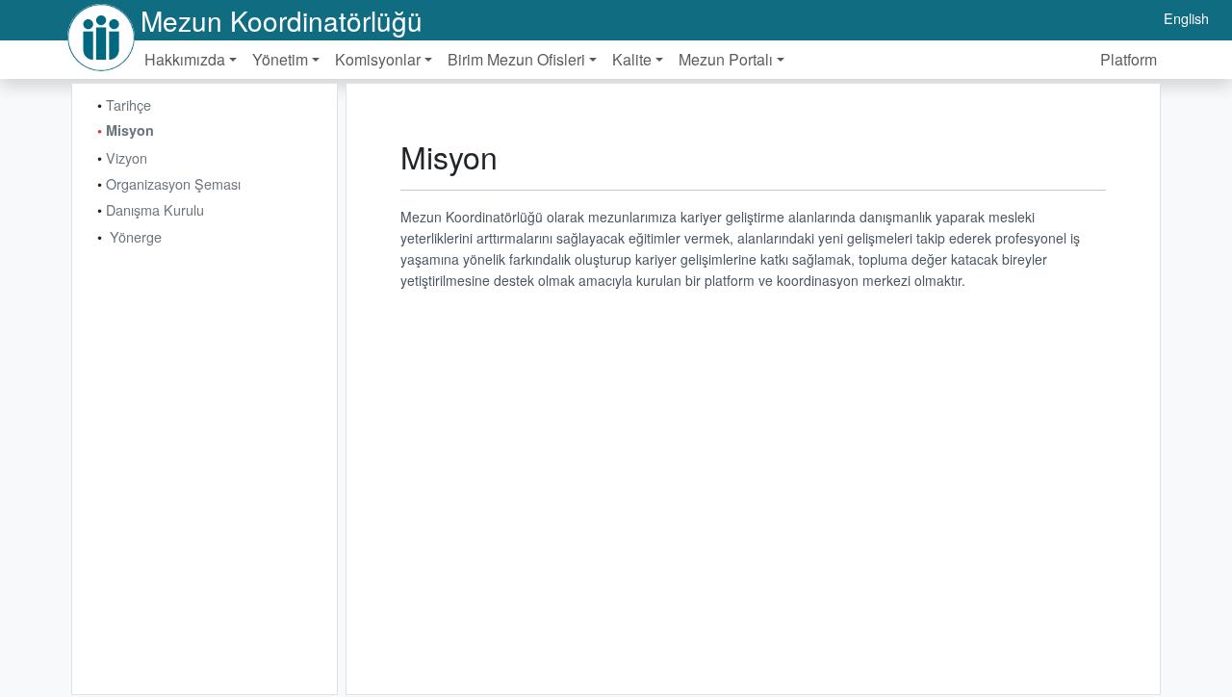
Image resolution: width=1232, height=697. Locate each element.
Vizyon (126, 157)
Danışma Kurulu (155, 209)
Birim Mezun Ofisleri (516, 59)
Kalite (632, 59)
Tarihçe (128, 104)
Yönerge (136, 236)
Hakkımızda (184, 59)
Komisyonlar (378, 59)
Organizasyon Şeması (173, 183)
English (1186, 18)
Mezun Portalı (726, 59)
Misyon (130, 130)
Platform (1128, 59)
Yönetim (280, 59)
